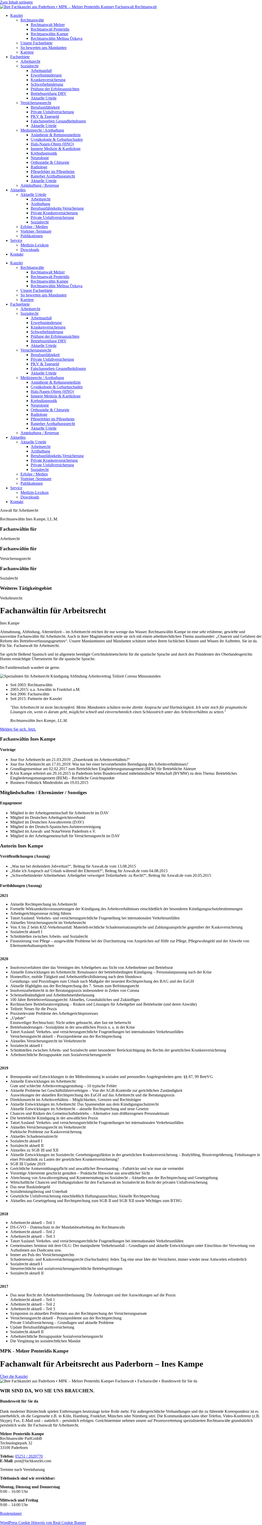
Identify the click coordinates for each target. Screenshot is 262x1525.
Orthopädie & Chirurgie (50, 162)
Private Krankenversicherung (54, 213)
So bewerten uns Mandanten (43, 47)
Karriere (27, 52)
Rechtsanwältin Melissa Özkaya (56, 38)
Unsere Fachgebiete (36, 43)
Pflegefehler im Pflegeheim (52, 171)
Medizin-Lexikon (34, 245)
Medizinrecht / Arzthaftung (42, 130)
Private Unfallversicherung (52, 112)
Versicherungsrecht (35, 103)
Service (16, 240)
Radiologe (39, 167)
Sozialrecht (29, 66)
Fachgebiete (20, 57)
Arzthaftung (40, 204)
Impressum (9, 1518)
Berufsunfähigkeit (45, 107)
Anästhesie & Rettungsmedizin (56, 135)
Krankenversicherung (48, 80)
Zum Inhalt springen (16, 2)
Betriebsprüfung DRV (49, 93)
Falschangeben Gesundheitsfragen (58, 121)
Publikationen (31, 236)
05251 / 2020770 (29, 1456)
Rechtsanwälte (32, 20)
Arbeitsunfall (41, 70)
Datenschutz (30, 1518)
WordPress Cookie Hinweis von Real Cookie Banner (43, 1522)
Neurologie (40, 158)
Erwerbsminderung (46, 75)
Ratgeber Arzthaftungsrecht (53, 176)
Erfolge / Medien (34, 226)
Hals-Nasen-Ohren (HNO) (52, 144)
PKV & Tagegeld (45, 116)
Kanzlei (16, 15)
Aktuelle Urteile (44, 98)
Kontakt (16, 254)
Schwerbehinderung (47, 84)
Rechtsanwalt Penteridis (50, 29)
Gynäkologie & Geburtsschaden (57, 139)
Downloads (29, 249)
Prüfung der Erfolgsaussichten (55, 89)
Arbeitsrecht (30, 61)
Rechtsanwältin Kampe (49, 34)
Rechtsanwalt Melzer (48, 24)
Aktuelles (18, 190)
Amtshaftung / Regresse (39, 185)
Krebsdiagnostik (44, 153)
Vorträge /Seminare (35, 231)
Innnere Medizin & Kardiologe (56, 148)
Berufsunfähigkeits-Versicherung (57, 208)
